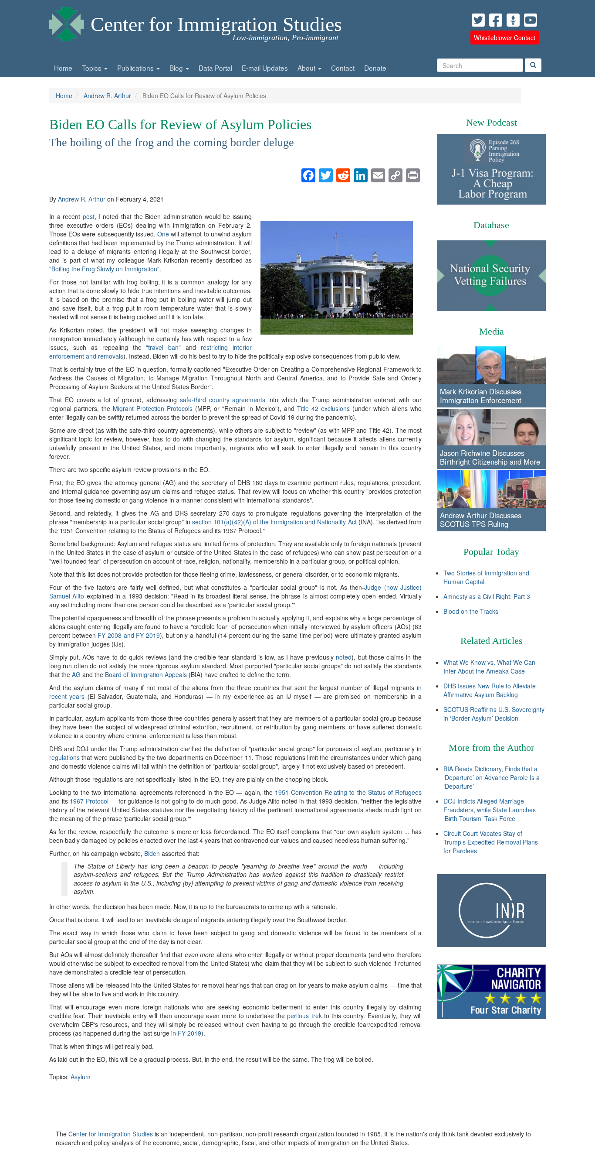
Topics (92, 67)
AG (76, 674)
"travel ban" (163, 347)
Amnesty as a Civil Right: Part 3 (486, 596)
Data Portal (215, 67)
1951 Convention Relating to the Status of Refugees (348, 792)
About (307, 67)
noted (344, 657)
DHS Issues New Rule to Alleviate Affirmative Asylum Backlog (489, 690)
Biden (152, 853)
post (89, 216)
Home (63, 67)
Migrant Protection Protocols (153, 408)
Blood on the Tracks (470, 611)
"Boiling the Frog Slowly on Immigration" (104, 268)
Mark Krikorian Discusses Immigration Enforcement (480, 395)
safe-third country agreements (223, 399)
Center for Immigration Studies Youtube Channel (530, 20)
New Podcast (491, 122)
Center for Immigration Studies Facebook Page (495, 20)
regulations (64, 757)
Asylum (81, 1076)
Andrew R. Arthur (107, 95)
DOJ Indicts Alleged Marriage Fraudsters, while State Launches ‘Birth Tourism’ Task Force (489, 810)
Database (491, 224)
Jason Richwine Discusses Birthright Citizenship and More (490, 457)
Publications (136, 67)
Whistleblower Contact (504, 37)
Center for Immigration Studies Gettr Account (513, 20)
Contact (343, 67)
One (163, 233)
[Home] (66, 21)
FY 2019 (189, 1033)
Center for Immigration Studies (216, 24)
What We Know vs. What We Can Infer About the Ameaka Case (489, 666)
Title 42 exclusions (323, 408)
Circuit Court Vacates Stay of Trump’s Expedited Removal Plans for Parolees (490, 842)
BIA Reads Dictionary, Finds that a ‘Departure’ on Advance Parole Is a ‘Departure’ (491, 777)
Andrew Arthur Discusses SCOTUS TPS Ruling (480, 519)
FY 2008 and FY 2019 (129, 635)
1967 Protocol (89, 801)
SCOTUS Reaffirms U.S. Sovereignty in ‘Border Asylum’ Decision (493, 713)
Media (491, 331)
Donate (375, 67)
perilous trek (304, 1015)
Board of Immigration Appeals (146, 674)
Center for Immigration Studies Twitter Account (478, 20)
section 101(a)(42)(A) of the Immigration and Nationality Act (274, 521)
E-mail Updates (265, 67)
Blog (177, 67)
